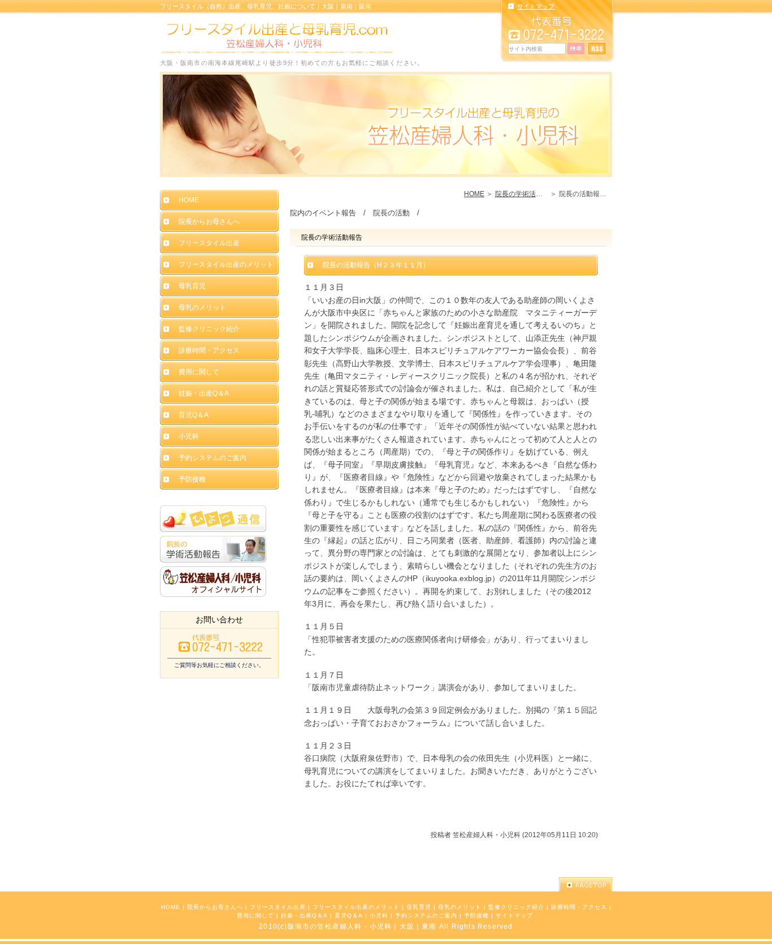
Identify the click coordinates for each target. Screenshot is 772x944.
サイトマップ (514, 915)
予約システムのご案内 (426, 915)
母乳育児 (418, 907)
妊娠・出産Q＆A (304, 915)
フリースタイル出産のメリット (356, 907)
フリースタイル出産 (278, 907)
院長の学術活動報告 (525, 194)
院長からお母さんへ (215, 907)
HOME (474, 194)
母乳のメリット (460, 907)
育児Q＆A (349, 915)
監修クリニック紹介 (516, 907)
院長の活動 (391, 213)
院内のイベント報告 (323, 213)
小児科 (379, 915)
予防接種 (476, 915)
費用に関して (255, 915)
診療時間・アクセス (579, 907)
